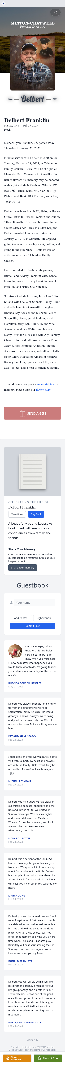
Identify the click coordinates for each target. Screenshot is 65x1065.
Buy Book (36, 514)
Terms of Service (42, 1049)
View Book (17, 514)
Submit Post (33, 625)
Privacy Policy (22, 1049)
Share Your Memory (22, 567)
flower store (43, 389)
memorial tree (46, 384)
